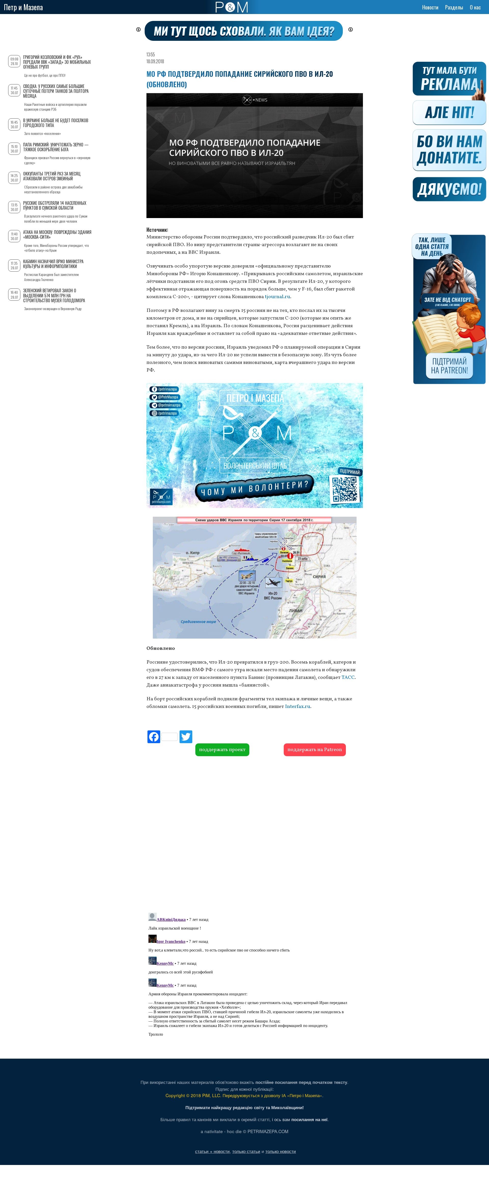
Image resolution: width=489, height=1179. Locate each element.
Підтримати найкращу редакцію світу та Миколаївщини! (244, 1107)
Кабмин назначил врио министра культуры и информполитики (53, 263)
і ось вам (300, 1119)
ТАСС (348, 677)
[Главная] (232, 7)
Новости (430, 7)
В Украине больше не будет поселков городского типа (55, 122)
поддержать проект (222, 749)
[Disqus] (254, 833)
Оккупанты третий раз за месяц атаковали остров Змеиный (51, 176)
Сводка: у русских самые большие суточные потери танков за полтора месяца (56, 91)
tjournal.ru (277, 296)
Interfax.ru (297, 706)
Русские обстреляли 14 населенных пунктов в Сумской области (54, 205)
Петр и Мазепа (23, 7)
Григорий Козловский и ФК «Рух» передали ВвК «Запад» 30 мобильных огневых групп (57, 62)
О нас (475, 7)
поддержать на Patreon (315, 749)
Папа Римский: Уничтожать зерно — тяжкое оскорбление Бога (56, 147)
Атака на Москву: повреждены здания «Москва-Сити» (57, 234)
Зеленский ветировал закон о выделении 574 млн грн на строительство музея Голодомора (54, 295)
